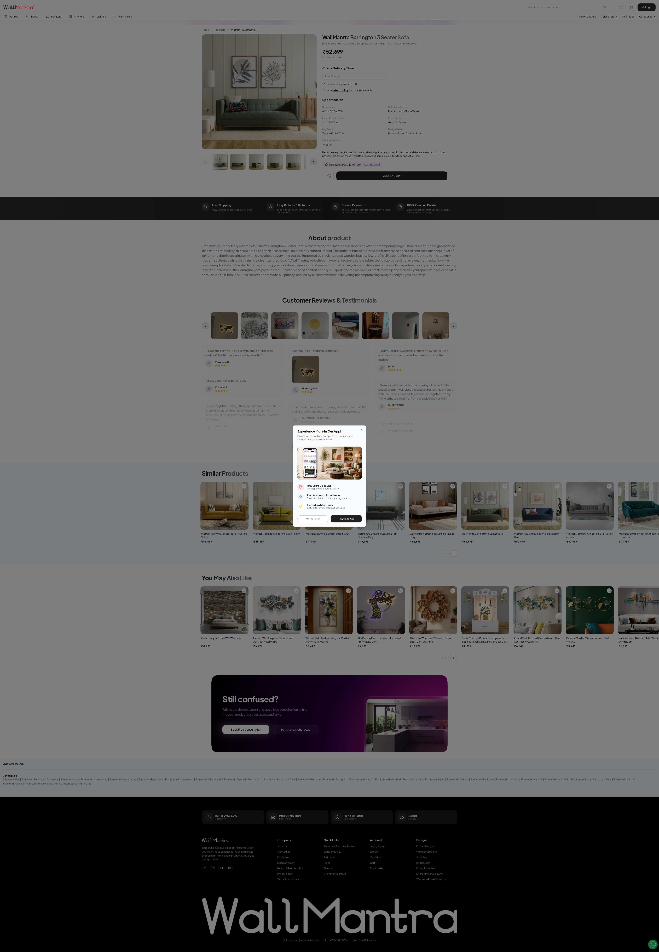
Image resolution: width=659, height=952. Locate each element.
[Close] (361, 429)
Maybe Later (313, 518)
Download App (346, 518)
